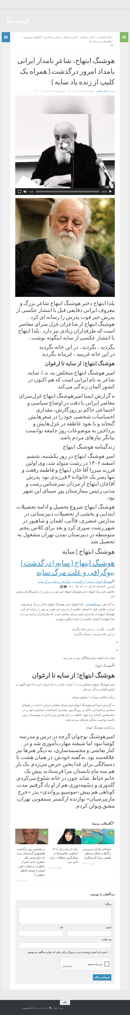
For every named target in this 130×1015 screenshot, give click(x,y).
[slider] (67, 191)
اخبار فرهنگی (69, 37)
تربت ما (18, 20)
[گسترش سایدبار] (6, 37)
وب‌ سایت (106, 939)
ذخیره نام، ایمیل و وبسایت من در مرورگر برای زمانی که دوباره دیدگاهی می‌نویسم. (67, 952)
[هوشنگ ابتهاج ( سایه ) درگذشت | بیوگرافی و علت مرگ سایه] (76, 582)
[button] (65, 145)
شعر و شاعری (52, 37)
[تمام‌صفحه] (19, 191)
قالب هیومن (27, 1008)
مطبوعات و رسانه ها (100, 41)
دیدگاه (107, 904)
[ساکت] (25, 191)
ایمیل (108, 927)
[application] (65, 145)
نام (61, 927)
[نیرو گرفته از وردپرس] (50, 1008)
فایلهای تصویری (32, 37)
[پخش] (110, 191)
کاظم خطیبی (102, 91)
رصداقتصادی (93, 604)
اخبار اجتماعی (104, 37)
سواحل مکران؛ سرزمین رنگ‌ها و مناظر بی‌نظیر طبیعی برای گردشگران (97, 853)
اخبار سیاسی (87, 37)
